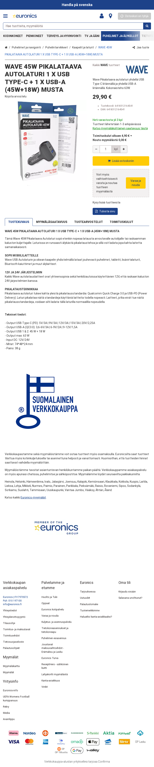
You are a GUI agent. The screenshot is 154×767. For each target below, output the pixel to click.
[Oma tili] (102, 16)
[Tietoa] (110, 16)
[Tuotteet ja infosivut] (6, 16)
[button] (15, 96)
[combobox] (77, 26)
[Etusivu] (25, 16)
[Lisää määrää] (123, 149)
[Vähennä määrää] (96, 149)
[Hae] (147, 26)
